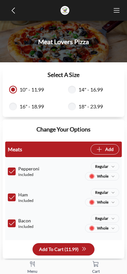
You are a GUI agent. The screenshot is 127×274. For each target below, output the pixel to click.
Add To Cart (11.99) (58, 249)
